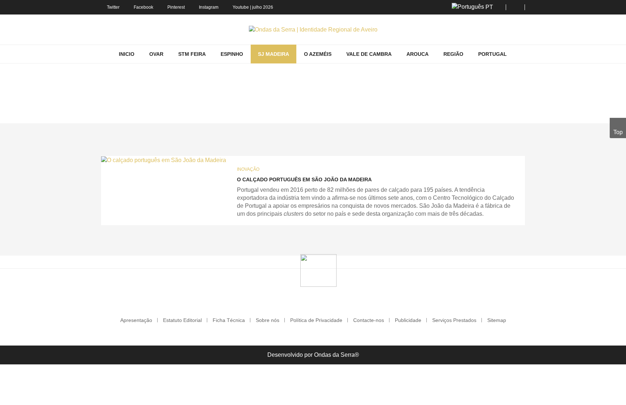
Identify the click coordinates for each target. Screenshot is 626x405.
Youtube (241, 7)
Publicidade (408, 320)
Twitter (113, 7)
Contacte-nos (368, 320)
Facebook (143, 7)
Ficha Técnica (229, 320)
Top (618, 132)
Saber (292, 113)
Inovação (248, 169)
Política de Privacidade (316, 320)
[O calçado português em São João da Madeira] (163, 160)
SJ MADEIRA (262, 113)
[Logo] (318, 270)
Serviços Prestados (454, 320)
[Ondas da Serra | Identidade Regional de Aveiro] (313, 30)
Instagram (208, 7)
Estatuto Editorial (182, 320)
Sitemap (496, 320)
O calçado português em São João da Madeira (304, 179)
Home (233, 113)
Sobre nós (267, 320)
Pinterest (176, 7)
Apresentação (136, 320)
